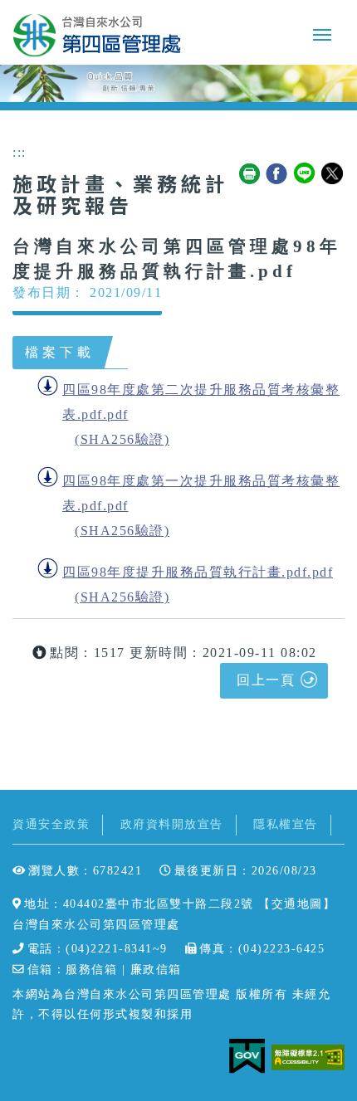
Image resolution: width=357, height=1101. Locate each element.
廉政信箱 (156, 969)
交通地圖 (297, 904)
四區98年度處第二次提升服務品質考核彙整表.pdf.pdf (201, 401)
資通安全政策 (51, 824)
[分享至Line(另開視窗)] (305, 174)
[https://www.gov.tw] (250, 1056)
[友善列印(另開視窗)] (250, 174)
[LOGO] (97, 35)
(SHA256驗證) (122, 439)
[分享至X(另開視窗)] (333, 174)
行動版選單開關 (322, 38)
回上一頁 (266, 680)
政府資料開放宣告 (171, 824)
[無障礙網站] (308, 1056)
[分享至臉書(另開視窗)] (277, 174)
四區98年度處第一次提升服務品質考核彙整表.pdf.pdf (201, 493)
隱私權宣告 (285, 824)
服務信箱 (91, 969)
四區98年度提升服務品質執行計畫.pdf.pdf (197, 572)
